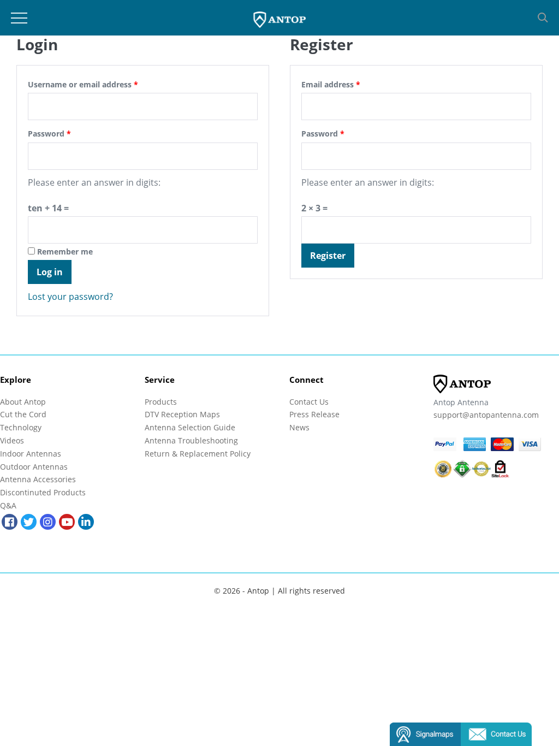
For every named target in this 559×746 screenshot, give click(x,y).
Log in (50, 272)
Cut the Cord (23, 414)
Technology (20, 427)
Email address (330, 84)
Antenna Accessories (38, 479)
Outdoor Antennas (34, 466)
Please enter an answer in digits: (94, 182)
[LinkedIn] (86, 522)
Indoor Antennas (30, 453)
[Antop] (280, 18)
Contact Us (309, 401)
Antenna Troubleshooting (191, 440)
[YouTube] (67, 522)
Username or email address (83, 84)
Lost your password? (70, 297)
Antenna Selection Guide (190, 427)
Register (328, 256)
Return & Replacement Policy (198, 453)
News (299, 427)
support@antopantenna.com (486, 415)
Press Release (314, 414)
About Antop (23, 401)
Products (161, 401)
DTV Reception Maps (182, 414)
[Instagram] (48, 522)
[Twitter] (29, 522)
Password (49, 133)
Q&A (8, 505)
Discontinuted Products (43, 492)
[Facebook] (9, 522)
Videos (12, 440)
